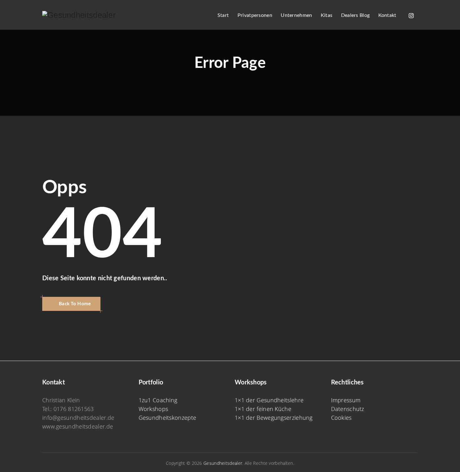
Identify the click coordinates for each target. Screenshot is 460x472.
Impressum (346, 400)
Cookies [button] (341, 417)
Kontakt (387, 15)
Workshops (153, 409)
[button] (71, 304)
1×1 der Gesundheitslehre (269, 400)
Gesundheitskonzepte (168, 417)
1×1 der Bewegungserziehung (274, 417)
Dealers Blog (355, 15)
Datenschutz (347, 409)
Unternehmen (296, 15)
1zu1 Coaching (158, 400)
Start (223, 15)
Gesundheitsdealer (222, 463)
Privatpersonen (255, 15)
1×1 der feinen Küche (263, 409)
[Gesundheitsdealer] (79, 15)
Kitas (327, 15)
